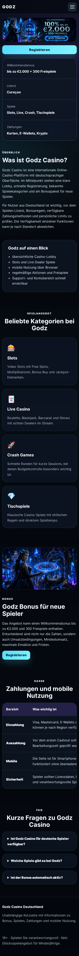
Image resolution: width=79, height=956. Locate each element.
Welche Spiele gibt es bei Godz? (36, 861)
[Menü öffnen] (72, 6)
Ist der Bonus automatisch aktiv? (37, 877)
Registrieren (39, 50)
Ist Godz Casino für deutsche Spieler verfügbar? (38, 841)
